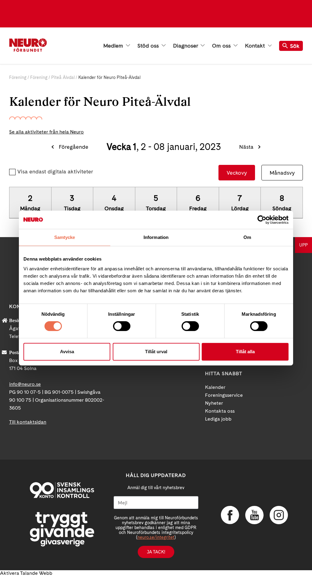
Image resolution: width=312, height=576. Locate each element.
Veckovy (237, 172)
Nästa (246, 147)
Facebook (230, 515)
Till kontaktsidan (27, 422)
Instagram (279, 515)
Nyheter (214, 403)
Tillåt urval (156, 351)
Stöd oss (148, 45)
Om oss (222, 45)
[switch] (121, 326)
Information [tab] (156, 237)
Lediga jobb (218, 419)
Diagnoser (186, 45)
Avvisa (67, 351)
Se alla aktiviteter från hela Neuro (46, 132)
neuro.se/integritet (155, 537)
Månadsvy (282, 172)
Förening (18, 77)
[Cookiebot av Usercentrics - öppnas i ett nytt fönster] (262, 219)
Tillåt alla (245, 351)
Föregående (73, 147)
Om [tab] (247, 237)
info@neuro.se (25, 384)
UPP (303, 245)
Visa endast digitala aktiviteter (55, 171)
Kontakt (255, 45)
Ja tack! (156, 551)
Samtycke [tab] (64, 237)
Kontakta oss (220, 411)
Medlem (114, 45)
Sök (295, 46)
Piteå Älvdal (63, 77)
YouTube (254, 515)
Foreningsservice (224, 395)
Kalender (215, 387)
